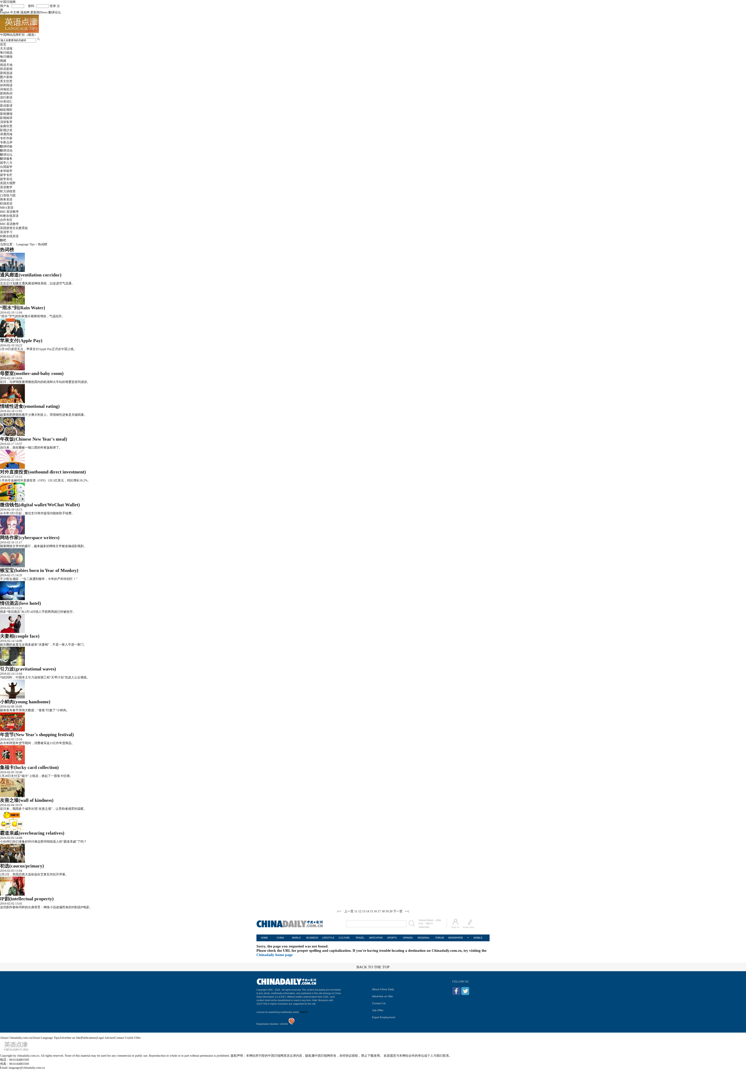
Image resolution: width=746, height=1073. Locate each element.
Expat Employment (383, 1017)
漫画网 (25, 12)
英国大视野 (8, 183)
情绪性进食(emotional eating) (30, 406)
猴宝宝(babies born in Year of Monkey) (39, 570)
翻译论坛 (54, 12)
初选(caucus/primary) (22, 865)
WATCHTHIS (376, 937)
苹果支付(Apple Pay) (21, 340)
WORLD (296, 937)
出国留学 (6, 166)
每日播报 (6, 56)
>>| (407, 911)
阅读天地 (6, 64)
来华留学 (6, 171)
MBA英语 (6, 207)
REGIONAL (424, 937)
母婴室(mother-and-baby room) (32, 373)
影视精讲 (6, 117)
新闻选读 (6, 73)
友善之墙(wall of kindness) (26, 800)
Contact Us (379, 1003)
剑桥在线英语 (9, 215)
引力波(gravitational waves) (28, 668)
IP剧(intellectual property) (27, 898)
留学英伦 (6, 179)
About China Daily (383, 989)
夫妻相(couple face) (19, 636)
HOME (264, 937)
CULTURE (344, 937)
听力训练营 (8, 191)
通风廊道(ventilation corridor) (30, 274)
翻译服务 (6, 158)
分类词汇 (6, 101)
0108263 (304, 1012)
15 (371, 911)
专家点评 (6, 142)
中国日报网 (8, 1)
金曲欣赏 (6, 126)
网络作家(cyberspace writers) (29, 537)
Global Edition (426, 920)
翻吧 (3, 240)
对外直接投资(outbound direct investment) (43, 471)
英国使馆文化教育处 (14, 228)
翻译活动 (6, 150)
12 (359, 911)
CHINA (280, 937)
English (4, 12)
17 (379, 911)
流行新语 (6, 97)
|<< (339, 911)
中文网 (14, 12)
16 (375, 911)
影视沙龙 (6, 130)
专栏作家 (6, 138)
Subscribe (424, 927)
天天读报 (6, 48)
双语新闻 (6, 69)
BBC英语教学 (9, 211)
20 (390, 911)
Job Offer (377, 1010)
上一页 (349, 911)
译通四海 (6, 134)
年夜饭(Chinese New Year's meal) (33, 439)
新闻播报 (6, 113)
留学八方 (6, 162)
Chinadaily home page (274, 955)
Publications (88, 1037)
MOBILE (478, 937)
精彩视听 (6, 109)
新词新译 (6, 105)
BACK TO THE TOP (373, 967)
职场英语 (6, 203)
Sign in (429, 923)
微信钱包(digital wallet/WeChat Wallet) (40, 504)
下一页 (398, 911)
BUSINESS (312, 937)
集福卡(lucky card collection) (29, 767)
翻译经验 (6, 146)
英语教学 (6, 187)
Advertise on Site (382, 996)
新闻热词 (6, 93)
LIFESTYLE (328, 937)
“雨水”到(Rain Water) (22, 307)
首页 (3, 44)
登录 (53, 6)
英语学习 (6, 232)
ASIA (438, 920)
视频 (3, 60)
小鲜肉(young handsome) (25, 701)
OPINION (408, 937)
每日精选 (6, 52)
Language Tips (25, 244)
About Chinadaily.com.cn (15, 1037)
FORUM (439, 937)
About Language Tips (45, 1037)
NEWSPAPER (455, 937)
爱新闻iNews (39, 12)
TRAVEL (360, 937)
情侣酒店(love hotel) (20, 603)
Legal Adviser (105, 1037)
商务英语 (6, 199)
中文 (421, 923)
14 (367, 911)
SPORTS (392, 937)
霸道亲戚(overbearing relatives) (32, 833)
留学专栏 (6, 175)
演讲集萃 (6, 122)
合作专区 (6, 219)
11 (355, 911)
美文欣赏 (6, 81)
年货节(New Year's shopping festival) (37, 734)
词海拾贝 (6, 89)
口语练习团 (8, 195)
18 (383, 911)
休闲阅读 (6, 85)
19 (387, 911)
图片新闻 (6, 77)
